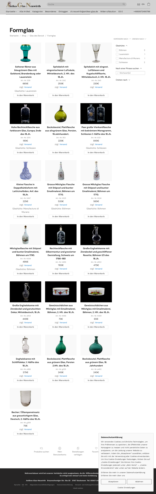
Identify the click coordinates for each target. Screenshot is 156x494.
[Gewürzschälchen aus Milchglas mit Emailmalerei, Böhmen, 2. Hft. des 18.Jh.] (61, 291)
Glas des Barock (37, 35)
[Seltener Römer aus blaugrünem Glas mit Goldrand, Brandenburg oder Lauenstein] (25, 53)
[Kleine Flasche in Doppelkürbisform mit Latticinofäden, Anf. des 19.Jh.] (25, 170)
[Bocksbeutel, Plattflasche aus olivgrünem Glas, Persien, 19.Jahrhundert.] (61, 113)
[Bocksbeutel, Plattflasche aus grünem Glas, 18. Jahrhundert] (96, 345)
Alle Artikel (25, 11)
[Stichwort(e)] (117, 73)
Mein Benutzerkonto (59, 453)
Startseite (11, 11)
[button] (24, 4)
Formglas (51, 35)
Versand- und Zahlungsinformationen (88, 485)
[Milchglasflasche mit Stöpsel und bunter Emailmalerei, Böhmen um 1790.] (25, 234)
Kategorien (37, 11)
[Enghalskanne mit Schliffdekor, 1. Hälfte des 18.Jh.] (25, 345)
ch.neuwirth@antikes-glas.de (84, 11)
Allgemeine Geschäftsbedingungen (42, 485)
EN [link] (26, 485)
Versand (28, 87)
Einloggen (63, 11)
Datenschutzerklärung (65, 485)
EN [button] (143, 4)
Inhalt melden (78, 488)
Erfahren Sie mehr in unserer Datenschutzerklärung (123, 472)
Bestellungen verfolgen (78, 453)
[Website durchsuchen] (124, 4)
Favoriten (96, 451)
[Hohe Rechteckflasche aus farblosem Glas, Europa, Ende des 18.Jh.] (25, 113)
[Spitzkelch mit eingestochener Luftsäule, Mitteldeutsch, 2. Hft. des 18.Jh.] (61, 53)
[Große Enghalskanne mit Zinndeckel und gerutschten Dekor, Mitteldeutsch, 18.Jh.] (25, 291)
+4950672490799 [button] (142, 11)
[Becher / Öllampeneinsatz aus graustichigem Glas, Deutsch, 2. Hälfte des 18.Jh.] (25, 398)
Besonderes (50, 11)
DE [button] (138, 4)
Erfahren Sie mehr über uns (113, 475)
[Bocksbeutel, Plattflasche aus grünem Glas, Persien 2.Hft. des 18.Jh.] (61, 345)
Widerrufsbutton (108, 11)
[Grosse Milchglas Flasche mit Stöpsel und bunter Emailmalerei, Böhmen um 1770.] (61, 170)
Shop (24, 35)
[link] (126, 486)
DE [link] (23, 485)
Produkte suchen (41, 451)
